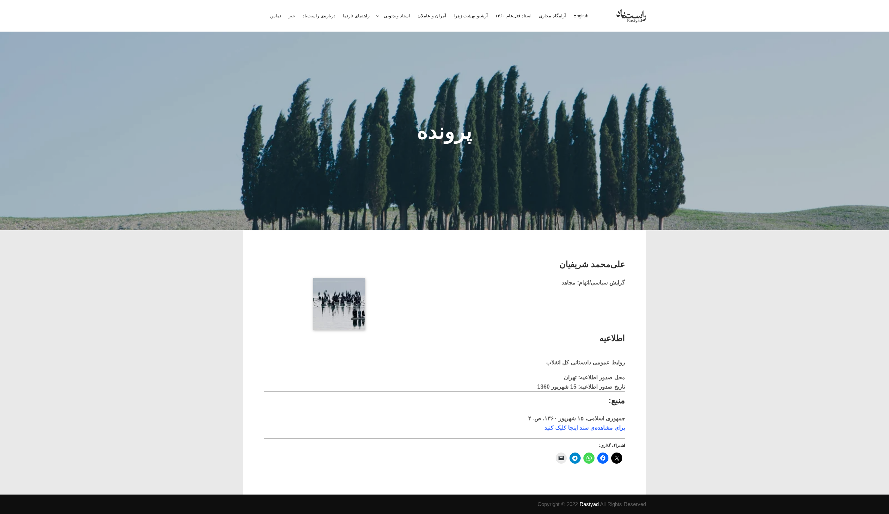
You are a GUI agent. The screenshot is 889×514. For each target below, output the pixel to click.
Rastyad (589, 504)
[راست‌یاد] (631, 16)
